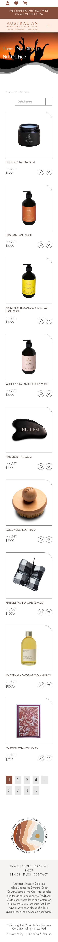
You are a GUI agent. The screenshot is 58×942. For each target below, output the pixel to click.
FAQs (27, 874)
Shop (29, 870)
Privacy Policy (15, 933)
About (27, 866)
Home (14, 866)
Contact (41, 874)
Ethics (15, 874)
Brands (40, 866)
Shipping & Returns (40, 933)
